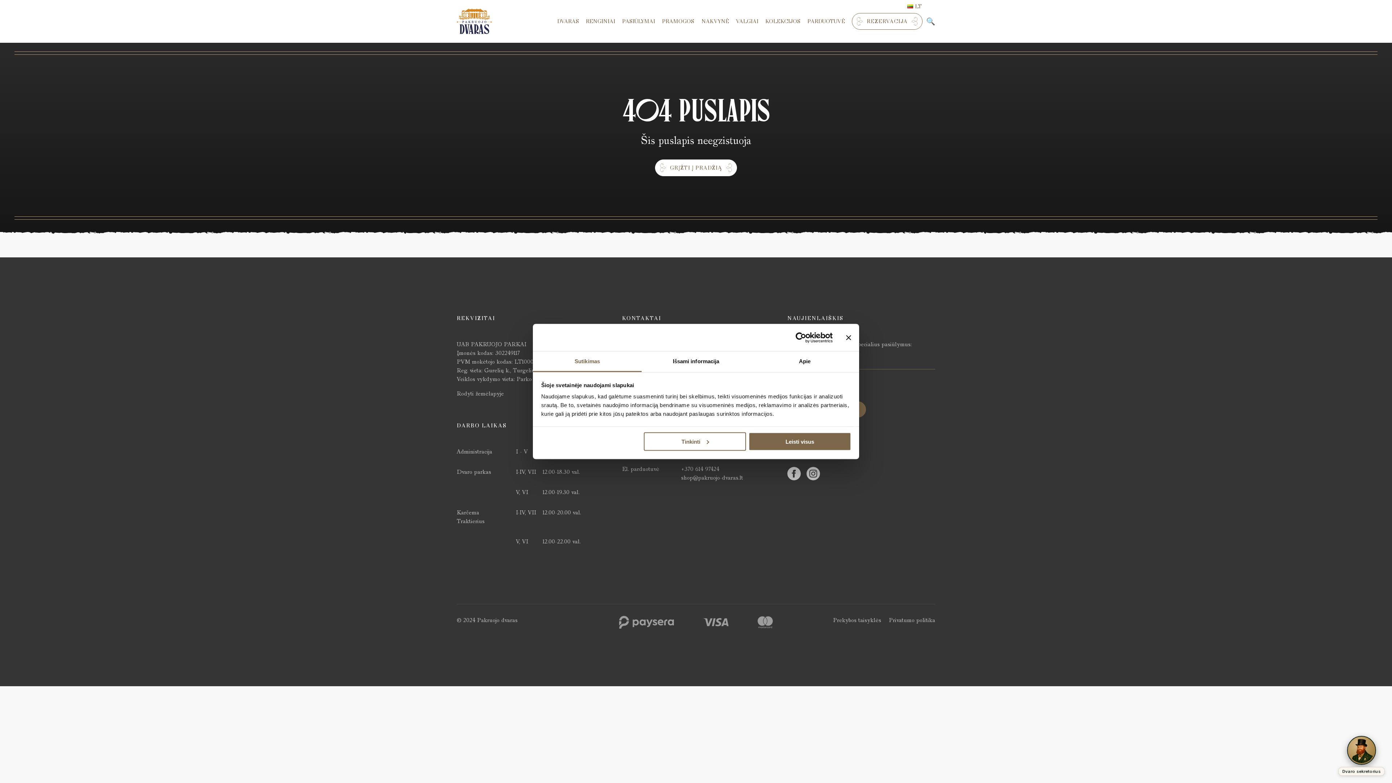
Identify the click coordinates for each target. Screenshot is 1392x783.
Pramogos (678, 21)
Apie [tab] (805, 361)
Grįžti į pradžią (696, 168)
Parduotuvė (826, 21)
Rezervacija (887, 21)
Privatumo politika (912, 620)
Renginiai (600, 21)
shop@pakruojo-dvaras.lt (712, 477)
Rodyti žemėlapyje (480, 393)
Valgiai (747, 21)
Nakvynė (715, 21)
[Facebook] (794, 473)
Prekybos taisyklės (857, 620)
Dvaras (568, 21)
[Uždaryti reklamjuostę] (848, 337)
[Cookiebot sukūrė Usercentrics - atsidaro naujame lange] (801, 337)
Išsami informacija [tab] (696, 361)
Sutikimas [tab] (587, 361)
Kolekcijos (782, 21)
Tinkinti (691, 441)
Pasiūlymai (638, 21)
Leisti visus (800, 441)
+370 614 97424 (700, 469)
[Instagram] (813, 473)
